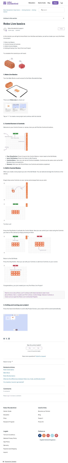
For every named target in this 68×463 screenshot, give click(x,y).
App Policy (6, 442)
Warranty (6, 445)
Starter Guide (42, 3)
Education (6, 415)
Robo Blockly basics (9, 376)
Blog (49, 3)
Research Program (8, 422)
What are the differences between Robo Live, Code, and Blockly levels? (24, 379)
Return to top (7, 362)
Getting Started (26, 10)
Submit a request (41, 356)
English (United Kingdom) (48, 440)
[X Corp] (6, 338)
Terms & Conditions (9, 435)
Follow (61, 28)
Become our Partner (44, 411)
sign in (9, 395)
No (38, 348)
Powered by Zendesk (10, 461)
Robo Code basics (8, 369)
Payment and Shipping (10, 449)
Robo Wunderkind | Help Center (11, 10)
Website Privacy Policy (10, 438)
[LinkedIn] (9, 338)
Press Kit (41, 422)
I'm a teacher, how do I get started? (13, 382)
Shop (55, 3)
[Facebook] (4, 338)
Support (40, 418)
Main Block (6, 373)
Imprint (5, 452)
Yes (30, 348)
